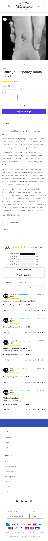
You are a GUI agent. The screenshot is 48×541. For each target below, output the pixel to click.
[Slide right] (28, 64)
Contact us (8, 492)
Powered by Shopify (28, 533)
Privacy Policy (9, 472)
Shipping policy (36, 536)
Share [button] (6, 229)
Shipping (12, 89)
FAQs (6, 461)
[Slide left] (19, 64)
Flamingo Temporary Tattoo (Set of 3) (17, 305)
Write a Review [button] (25, 270)
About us (7, 437)
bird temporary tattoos (20, 210)
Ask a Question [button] (25, 275)
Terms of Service (10, 467)
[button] (4, 6)
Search (6, 487)
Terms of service (24, 536)
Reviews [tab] (7, 282)
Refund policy (40, 533)
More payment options (24, 117)
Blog (6, 447)
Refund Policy (9, 482)
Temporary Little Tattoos (15, 533)
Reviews (7, 442)
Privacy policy (13, 536)
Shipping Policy (10, 477)
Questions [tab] (22, 282)
